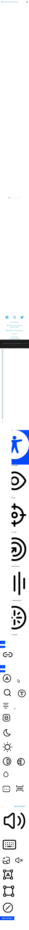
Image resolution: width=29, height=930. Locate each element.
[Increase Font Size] (2, 642)
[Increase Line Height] (2, 666)
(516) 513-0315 (15, 322)
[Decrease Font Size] (2, 647)
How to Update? (19, 806)
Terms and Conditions (14, 338)
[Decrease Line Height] (2, 671)
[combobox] (4, 389)
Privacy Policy (14, 337)
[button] (10, 429)
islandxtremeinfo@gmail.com (15, 330)
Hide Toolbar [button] (6, 463)
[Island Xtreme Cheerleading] (9, 2)
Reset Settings (7, 918)
